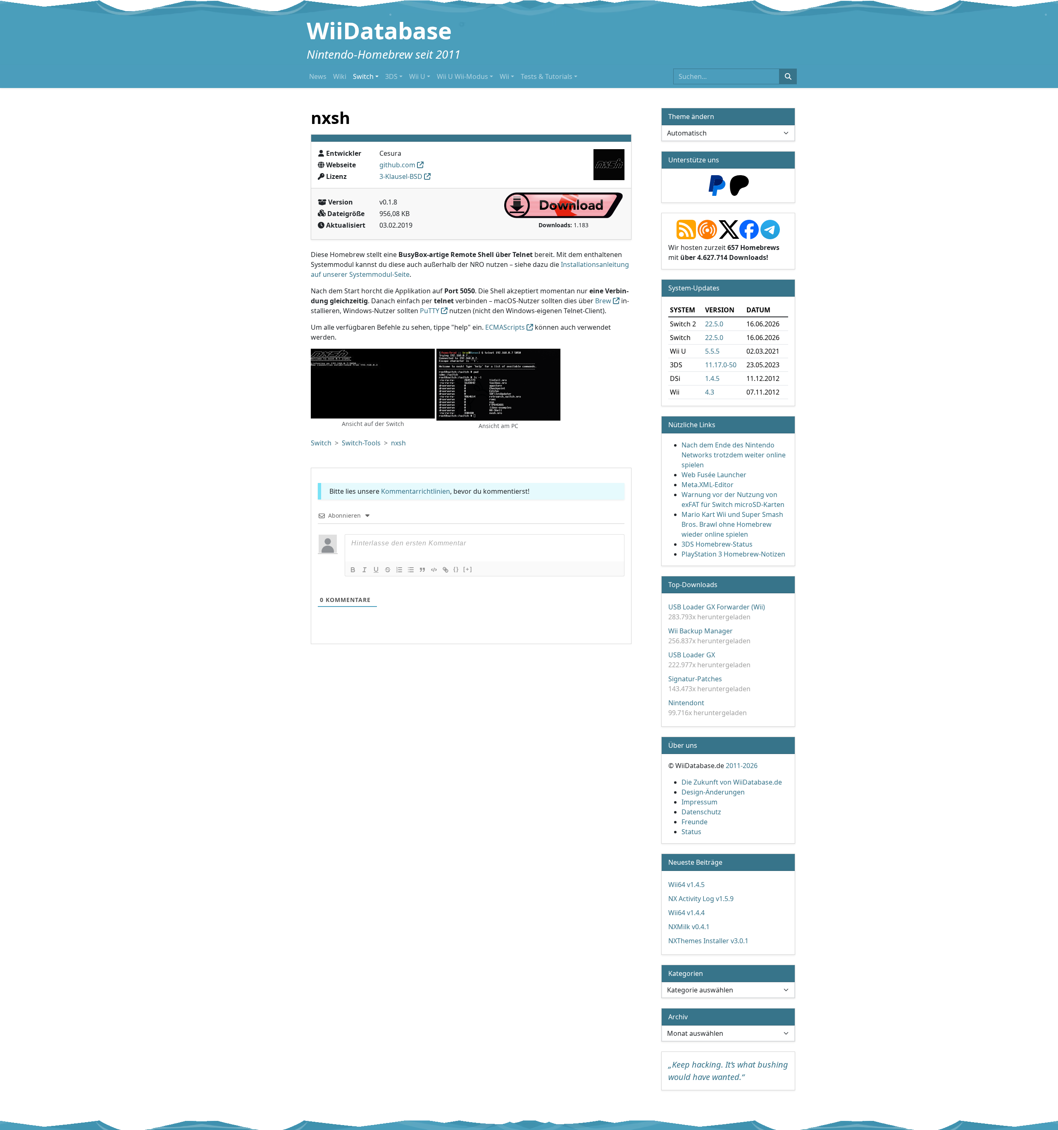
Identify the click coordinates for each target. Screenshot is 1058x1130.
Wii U (417, 76)
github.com (397, 164)
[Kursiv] (364, 570)
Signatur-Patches (695, 678)
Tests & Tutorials (546, 76)
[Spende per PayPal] (717, 184)
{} (456, 569)
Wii (504, 76)
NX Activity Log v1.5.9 (701, 898)
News (317, 76)
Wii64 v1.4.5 (686, 884)
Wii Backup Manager (700, 630)
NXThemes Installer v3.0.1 (708, 940)
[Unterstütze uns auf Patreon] (739, 184)
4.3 (709, 392)
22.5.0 (714, 323)
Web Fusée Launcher (714, 474)
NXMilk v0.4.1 (689, 926)
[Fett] (353, 570)
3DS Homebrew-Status (717, 544)
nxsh (398, 442)
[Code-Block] (434, 570)
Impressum (699, 801)
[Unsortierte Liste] (411, 570)
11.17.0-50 (720, 364)
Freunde (695, 821)
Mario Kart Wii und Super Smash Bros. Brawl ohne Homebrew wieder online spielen (732, 524)
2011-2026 (742, 765)
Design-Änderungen (713, 792)
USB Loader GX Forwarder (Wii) (716, 606)
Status (691, 831)
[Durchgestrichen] (387, 570)
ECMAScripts (505, 327)
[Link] (445, 570)
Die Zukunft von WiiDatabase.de (732, 782)
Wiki (339, 76)
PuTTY (429, 310)
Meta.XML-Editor (708, 484)
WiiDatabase (379, 30)
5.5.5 (712, 351)
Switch (363, 76)
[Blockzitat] (422, 570)
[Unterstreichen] (376, 570)
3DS (391, 76)
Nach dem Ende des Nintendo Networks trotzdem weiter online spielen (734, 454)
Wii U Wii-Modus (462, 76)
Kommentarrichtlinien (415, 491)
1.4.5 (712, 378)
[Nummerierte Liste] (399, 570)
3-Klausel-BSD (400, 176)
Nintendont (686, 702)
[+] (467, 569)
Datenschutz (701, 811)
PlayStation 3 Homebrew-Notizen (733, 554)
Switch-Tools (361, 442)
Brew (603, 300)
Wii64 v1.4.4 (686, 912)
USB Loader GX (691, 654)
